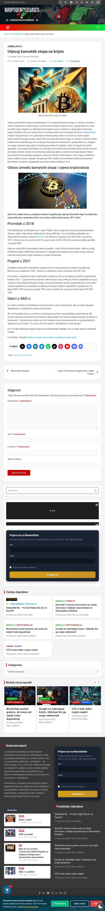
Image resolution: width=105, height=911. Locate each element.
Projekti (18, 646)
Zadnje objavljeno (17, 592)
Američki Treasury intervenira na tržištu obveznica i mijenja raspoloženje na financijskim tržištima (76, 608)
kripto (15, 355)
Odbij (96, 903)
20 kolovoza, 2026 (63, 636)
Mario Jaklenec (30, 636)
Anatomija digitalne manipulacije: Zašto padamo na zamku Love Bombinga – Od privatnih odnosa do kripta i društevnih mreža (34, 827)
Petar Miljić (31, 604)
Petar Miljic (28, 615)
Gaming (9, 646)
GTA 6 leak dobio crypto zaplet (22, 650)
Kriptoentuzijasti (25, 355)
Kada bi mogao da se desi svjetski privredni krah (52, 337)
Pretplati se (53, 574)
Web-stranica (14, 459)
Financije (70, 601)
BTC (8, 604)
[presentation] (95, 682)
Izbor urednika (17, 604)
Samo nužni (79, 903)
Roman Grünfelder (31, 56)
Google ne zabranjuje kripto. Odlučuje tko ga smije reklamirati (77, 630)
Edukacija (60, 601)
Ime (16, 434)
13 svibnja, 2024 (14, 56)
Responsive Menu (98, 2)
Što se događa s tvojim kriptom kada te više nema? (85, 712)
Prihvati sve (59, 903)
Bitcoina (40, 236)
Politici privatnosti (30, 907)
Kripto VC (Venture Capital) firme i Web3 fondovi (76, 372)
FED (49, 122)
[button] (100, 906)
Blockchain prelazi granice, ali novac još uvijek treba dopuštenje (26, 630)
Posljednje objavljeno (69, 806)
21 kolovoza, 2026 (14, 615)
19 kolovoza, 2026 (14, 654)
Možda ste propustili (19, 682)
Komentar (19, 400)
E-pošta (18, 446)
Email (12, 556)
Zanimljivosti (15, 46)
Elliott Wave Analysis (20, 371)
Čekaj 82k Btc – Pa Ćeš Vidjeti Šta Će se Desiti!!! (26, 609)
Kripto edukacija (25, 625)
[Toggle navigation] (7, 27)
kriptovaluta (89, 132)
